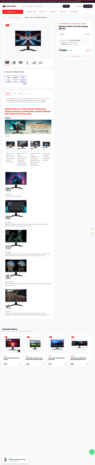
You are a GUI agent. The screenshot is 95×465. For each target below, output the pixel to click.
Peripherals (53, 11)
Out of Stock (74, 56)
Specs (14, 93)
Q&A (29, 93)
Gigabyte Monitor (76, 23)
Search (66, 6)
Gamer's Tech (43, 11)
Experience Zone (31, 11)
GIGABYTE (32, 157)
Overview (8, 93)
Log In (79, 6)
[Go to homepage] (9, 6)
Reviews (21, 93)
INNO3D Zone (73, 11)
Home (3, 17)
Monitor (84, 23)
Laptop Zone (63, 11)
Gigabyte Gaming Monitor (15, 17)
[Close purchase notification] (26, 457)
